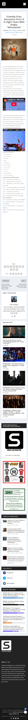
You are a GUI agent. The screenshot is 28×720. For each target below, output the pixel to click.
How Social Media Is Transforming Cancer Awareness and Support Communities (14, 540)
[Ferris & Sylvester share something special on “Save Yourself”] (14, 332)
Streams (12, 32)
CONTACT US (23, 716)
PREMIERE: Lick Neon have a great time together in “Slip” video (14, 365)
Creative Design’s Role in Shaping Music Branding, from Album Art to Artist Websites (16, 530)
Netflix (20, 561)
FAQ (17, 716)
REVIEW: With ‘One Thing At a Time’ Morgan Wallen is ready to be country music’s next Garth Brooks (14, 594)
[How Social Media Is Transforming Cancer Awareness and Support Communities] (5, 539)
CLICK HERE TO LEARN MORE (12, 455)
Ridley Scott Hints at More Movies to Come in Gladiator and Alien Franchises (15, 549)
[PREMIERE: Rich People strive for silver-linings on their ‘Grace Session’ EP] (14, 378)
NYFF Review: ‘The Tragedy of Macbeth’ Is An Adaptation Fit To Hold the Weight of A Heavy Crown (14, 609)
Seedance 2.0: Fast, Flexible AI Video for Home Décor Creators (15, 521)
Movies (20, 553)
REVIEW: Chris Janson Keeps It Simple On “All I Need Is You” (13, 602)
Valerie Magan (13, 30)
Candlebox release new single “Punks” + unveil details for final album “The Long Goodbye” (13, 412)
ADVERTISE (12, 716)
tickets (23, 199)
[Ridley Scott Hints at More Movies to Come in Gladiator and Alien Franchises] (5, 549)
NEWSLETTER (5, 716)
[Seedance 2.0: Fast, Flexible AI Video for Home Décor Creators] (5, 521)
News (7, 32)
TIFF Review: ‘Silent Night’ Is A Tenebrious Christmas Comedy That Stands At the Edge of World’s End (13, 627)
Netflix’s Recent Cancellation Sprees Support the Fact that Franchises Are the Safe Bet (16, 558)
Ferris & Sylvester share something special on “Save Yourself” (13, 341)
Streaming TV (10, 563)
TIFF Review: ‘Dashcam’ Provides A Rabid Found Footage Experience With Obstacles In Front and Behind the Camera (14, 619)
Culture (16, 525)
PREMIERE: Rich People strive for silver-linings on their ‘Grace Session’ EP (14, 389)
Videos (17, 32)
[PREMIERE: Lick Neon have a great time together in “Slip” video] (14, 354)
